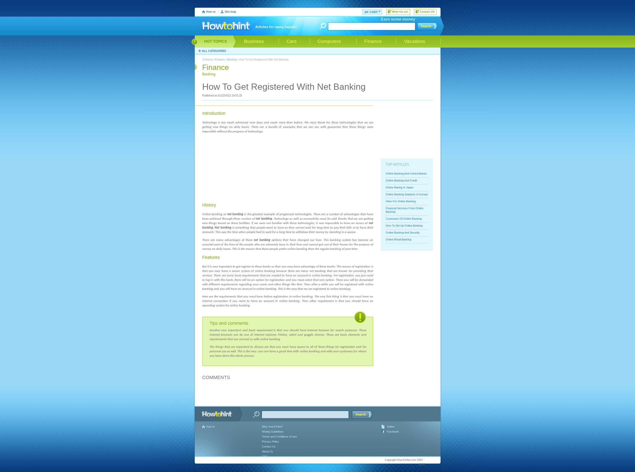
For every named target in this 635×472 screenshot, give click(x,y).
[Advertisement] (239, 168)
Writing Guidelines (273, 431)
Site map (230, 11)
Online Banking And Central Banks (406, 173)
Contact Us (269, 446)
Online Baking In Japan (399, 187)
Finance (220, 59)
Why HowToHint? (272, 426)
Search (426, 26)
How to (211, 11)
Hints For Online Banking (401, 201)
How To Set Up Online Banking (404, 225)
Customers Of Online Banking (404, 218)
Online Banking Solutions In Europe (407, 194)
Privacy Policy (270, 441)
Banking (232, 59)
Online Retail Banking (398, 239)
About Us (267, 451)
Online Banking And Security (403, 232)
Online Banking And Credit (401, 180)
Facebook (393, 431)
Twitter (391, 426)
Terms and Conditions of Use (279, 436)
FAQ (264, 456)
